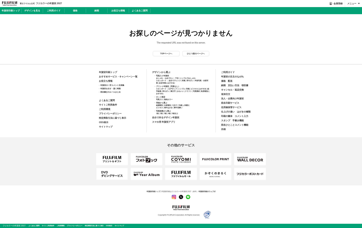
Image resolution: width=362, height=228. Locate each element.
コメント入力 (241, 116)
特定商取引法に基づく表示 (112, 118)
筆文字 (173, 91)
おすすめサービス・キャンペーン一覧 (118, 76)
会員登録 (338, 3)
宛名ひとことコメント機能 (234, 125)
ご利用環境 (104, 109)
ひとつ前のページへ (196, 53)
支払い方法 (233, 85)
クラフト (188, 91)
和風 (183, 81)
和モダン (190, 81)
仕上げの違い (228, 111)
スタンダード (161, 81)
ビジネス (159, 108)
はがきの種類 (244, 111)
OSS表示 (103, 122)
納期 (223, 85)
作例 (223, 129)
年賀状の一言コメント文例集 (112, 85)
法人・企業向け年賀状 (232, 98)
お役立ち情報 (106, 81)
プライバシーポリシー (110, 113)
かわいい (180, 91)
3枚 (165, 113)
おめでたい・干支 (172, 78)
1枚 (157, 113)
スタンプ (225, 120)
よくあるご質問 (107, 100)
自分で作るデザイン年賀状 (165, 117)
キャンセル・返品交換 (232, 90)
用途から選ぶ (161, 103)
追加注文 (225, 94)
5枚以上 (175, 113)
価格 (223, 81)
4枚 (169, 113)
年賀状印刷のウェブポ (207, 191)
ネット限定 (160, 97)
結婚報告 (159, 105)
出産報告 (167, 105)
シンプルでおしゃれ (187, 78)
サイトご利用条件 (108, 105)
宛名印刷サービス (230, 103)
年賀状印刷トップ (108, 72)
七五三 (174, 105)
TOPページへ (166, 53)
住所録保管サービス (231, 107)
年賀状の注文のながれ (232, 76)
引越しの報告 (184, 105)
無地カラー (168, 99)
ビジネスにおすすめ (198, 89)
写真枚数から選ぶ (163, 111)
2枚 (161, 113)
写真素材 (196, 91)
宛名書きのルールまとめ (110, 92)
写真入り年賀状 (162, 76)
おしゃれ (159, 78)
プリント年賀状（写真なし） (168, 86)
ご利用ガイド (228, 72)
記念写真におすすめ (166, 83)
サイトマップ (106, 126)
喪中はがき (168, 108)
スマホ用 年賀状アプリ (163, 122)
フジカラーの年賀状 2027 (41, 3)
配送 (230, 81)
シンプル (181, 89)
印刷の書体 (226, 116)
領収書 (245, 85)
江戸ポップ (172, 89)
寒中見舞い (178, 108)
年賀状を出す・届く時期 (110, 89)
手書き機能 (238, 120)
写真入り (159, 99)
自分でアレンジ (175, 81)
